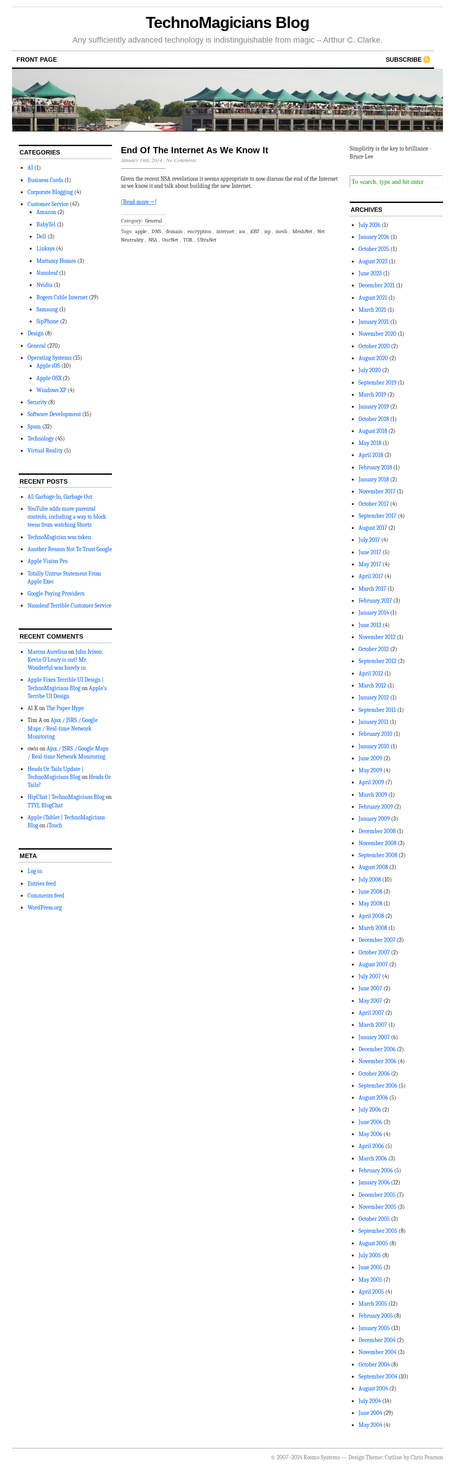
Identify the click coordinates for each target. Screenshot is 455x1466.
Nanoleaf (47, 273)
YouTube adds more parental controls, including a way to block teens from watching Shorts (67, 516)
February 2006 (376, 1170)
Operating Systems (50, 357)
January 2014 (374, 612)
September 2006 (378, 1085)
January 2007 (374, 1037)
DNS (156, 231)
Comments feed (46, 895)
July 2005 (370, 1255)
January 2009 (374, 818)
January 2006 (374, 1182)
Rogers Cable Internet (62, 297)
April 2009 (371, 782)
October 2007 (374, 952)
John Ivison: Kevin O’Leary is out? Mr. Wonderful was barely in (65, 659)
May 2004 (370, 1425)
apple (141, 231)
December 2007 (377, 940)
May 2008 (370, 903)
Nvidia (44, 285)
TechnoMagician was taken (59, 537)
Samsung (47, 309)
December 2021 (377, 285)
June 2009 (370, 758)
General (37, 345)
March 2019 (372, 394)
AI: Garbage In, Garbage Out (60, 496)
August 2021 (373, 297)
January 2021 (374, 321)
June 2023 (370, 273)
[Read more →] (139, 202)
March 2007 (373, 1024)
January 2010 (374, 746)
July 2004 (370, 1401)
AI (30, 167)
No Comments (181, 159)
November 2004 (377, 1352)
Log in (35, 871)
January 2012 (374, 697)
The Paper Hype (65, 708)
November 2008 (377, 843)
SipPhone (47, 321)
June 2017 (370, 552)
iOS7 (254, 231)
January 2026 (374, 237)
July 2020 (370, 370)
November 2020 (377, 333)
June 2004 (370, 1413)
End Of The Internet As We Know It (194, 150)
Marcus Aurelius (47, 651)
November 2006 (377, 1061)
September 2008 (378, 855)
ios (242, 231)
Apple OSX (48, 378)
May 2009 (370, 770)
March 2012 (372, 685)
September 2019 (377, 382)
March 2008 (373, 928)
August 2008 (373, 867)
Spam (34, 426)
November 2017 (377, 491)
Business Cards (45, 180)
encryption (200, 231)
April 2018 (371, 455)
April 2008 (371, 916)
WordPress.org (45, 907)
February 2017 (375, 600)
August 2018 (373, 431)
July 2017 (369, 539)
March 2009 (373, 794)
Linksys (45, 248)
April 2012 (371, 673)
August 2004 (373, 1388)
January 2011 (373, 722)
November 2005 (377, 1207)
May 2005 (370, 1279)
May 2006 (370, 1134)
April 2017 (371, 576)
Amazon (46, 212)
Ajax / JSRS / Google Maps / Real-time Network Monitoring (63, 728)
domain (174, 231)
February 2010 (375, 734)
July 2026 (369, 225)
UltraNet (206, 240)
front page (36, 59)
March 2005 (373, 1303)
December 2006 (377, 1049)
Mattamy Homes (56, 261)
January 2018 (374, 479)
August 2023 (373, 261)
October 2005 (374, 1219)
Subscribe (404, 59)
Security (37, 402)
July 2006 (370, 1109)
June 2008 (370, 891)
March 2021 (372, 309)
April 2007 (371, 1012)
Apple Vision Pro (48, 561)
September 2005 (378, 1231)
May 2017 (370, 564)
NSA (152, 240)
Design (36, 333)
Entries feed (42, 883)
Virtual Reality (45, 450)
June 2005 (370, 1267)
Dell (41, 236)
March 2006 (373, 1158)
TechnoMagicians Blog (227, 22)
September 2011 (377, 710)
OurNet (170, 240)
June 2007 (370, 988)
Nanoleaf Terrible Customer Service (70, 605)
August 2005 (373, 1243)
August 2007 (373, 964)
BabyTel (46, 224)
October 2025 (374, 249)
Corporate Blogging (50, 192)
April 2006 (371, 1146)
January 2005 (374, 1328)
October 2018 (374, 419)
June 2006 (370, 1122)
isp (267, 231)
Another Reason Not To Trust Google (70, 549)
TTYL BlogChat (45, 805)
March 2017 (372, 588)
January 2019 (374, 406)
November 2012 (377, 637)
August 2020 (373, 358)
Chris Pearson (427, 1457)
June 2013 (370, 625)
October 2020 (374, 346)
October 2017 (374, 504)
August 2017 (373, 527)
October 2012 (374, 649)
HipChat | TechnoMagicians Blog (66, 797)
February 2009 (376, 806)
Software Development (54, 414)
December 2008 (377, 831)
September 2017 (377, 516)
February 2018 (375, 467)
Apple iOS (48, 365)
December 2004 (377, 1340)
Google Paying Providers (56, 593)
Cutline (393, 1457)
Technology (41, 438)
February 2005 (376, 1315)
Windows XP (51, 390)
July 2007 (370, 976)
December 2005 (377, 1195)
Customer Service (48, 204)
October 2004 (374, 1364)
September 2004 (378, 1376)
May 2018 (370, 443)
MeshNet (302, 231)
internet (225, 231)
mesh (281, 231)
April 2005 (371, 1291)
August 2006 (373, 1097)
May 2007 (370, 1000)
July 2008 (370, 879)
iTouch (54, 825)
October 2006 (374, 1073)
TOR (187, 240)
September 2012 (377, 661)
